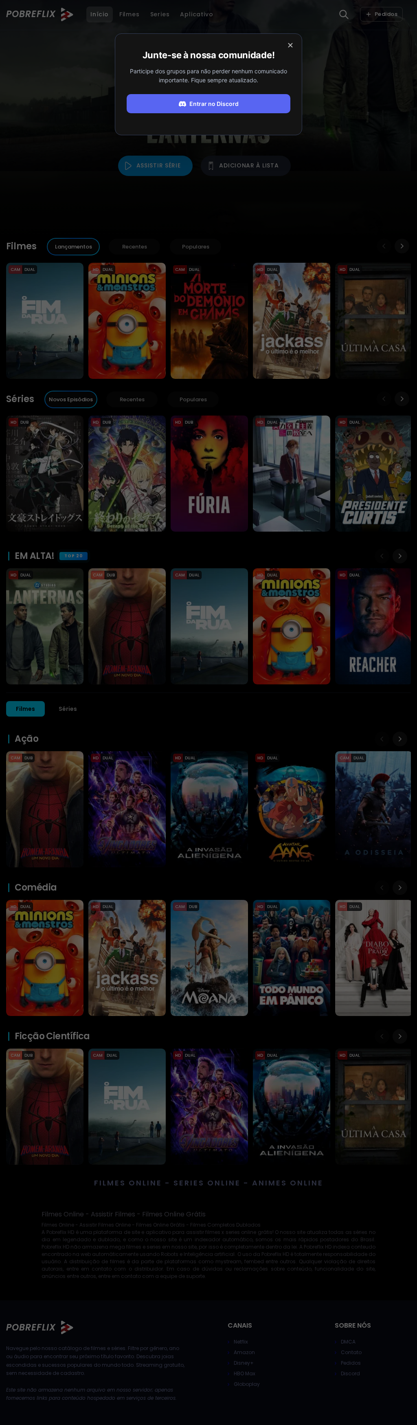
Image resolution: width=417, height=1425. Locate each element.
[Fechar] (290, 45)
